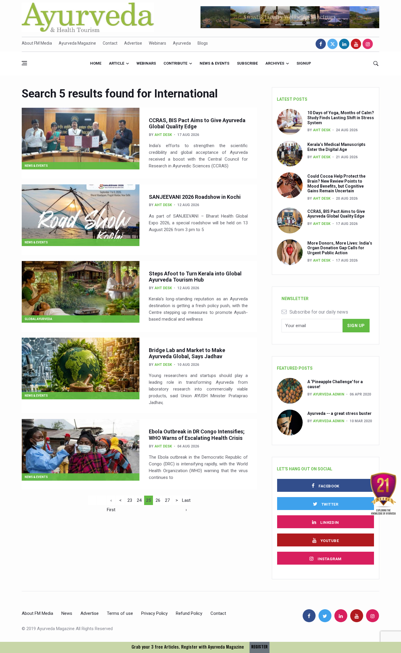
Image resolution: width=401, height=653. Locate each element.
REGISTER (259, 646)
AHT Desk (163, 135)
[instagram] (368, 44)
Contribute (175, 63)
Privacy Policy (154, 613)
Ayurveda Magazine (77, 43)
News (66, 613)
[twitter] (332, 44)
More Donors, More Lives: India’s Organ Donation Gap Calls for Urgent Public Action (339, 248)
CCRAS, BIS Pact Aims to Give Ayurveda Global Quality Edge (336, 214)
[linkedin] (344, 44)
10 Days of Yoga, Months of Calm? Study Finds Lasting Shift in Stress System (340, 117)
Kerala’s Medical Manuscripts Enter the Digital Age (336, 147)
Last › (186, 501)
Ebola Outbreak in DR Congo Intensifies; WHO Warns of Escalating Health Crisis (197, 434)
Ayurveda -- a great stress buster (339, 413)
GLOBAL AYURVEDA (38, 319)
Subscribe (247, 63)
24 (139, 500)
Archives (274, 63)
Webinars (157, 43)
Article (116, 63)
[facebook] (321, 44)
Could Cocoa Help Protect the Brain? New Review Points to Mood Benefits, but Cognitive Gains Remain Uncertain (336, 183)
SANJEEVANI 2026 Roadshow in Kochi (195, 197)
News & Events (214, 63)
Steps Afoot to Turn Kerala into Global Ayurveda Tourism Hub (195, 276)
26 (158, 500)
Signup (303, 63)
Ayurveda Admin (328, 394)
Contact (110, 43)
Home (95, 63)
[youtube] (356, 44)
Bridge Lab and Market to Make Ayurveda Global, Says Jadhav (187, 353)
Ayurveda (182, 43)
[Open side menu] (24, 63)
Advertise (133, 43)
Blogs (203, 43)
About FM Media (37, 43)
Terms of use (120, 613)
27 (167, 500)
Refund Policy (189, 613)
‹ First (111, 501)
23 (129, 500)
